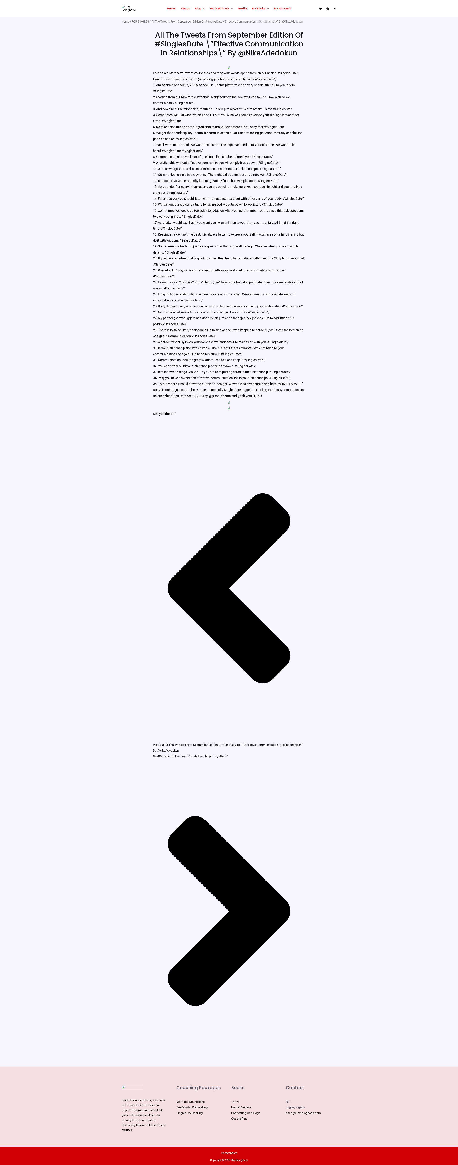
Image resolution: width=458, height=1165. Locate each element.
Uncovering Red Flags (245, 1113)
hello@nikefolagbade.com (303, 1113)
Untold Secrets (241, 1107)
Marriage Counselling (190, 1101)
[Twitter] (320, 8)
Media (242, 8)
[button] (203, 8)
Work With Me (219, 8)
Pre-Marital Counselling (192, 1107)
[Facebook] (327, 8)
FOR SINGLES (140, 21)
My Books (258, 8)
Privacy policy (229, 1153)
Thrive (235, 1101)
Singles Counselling (189, 1113)
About (185, 8)
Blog (198, 8)
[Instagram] (334, 8)
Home (171, 8)
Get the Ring (239, 1118)
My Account (282, 8)
